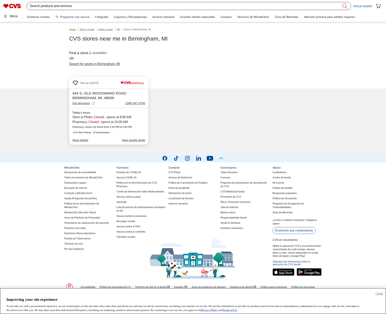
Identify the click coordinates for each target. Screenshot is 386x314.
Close (379, 293)
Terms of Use (230, 309)
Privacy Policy (209, 309)
